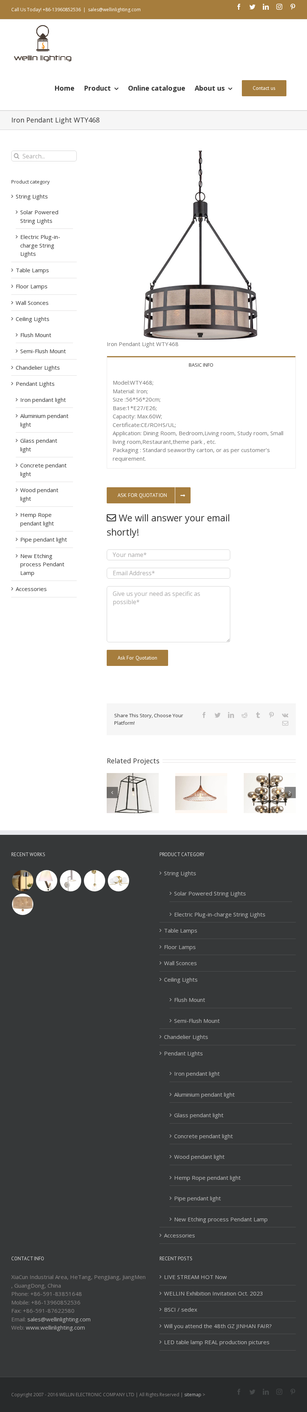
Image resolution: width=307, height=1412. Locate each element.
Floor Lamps (32, 286)
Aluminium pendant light (204, 1094)
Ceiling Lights (32, 318)
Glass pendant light (199, 1115)
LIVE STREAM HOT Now (195, 1277)
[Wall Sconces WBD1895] (46, 881)
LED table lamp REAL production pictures (217, 1342)
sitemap (192, 1394)
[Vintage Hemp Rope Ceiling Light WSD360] (22, 904)
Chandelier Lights (38, 367)
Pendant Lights (35, 383)
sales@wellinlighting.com (114, 9)
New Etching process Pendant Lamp (42, 564)
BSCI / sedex (180, 1309)
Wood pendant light (199, 1156)
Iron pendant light (43, 399)
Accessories (31, 589)
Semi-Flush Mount (43, 351)
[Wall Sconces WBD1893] (94, 881)
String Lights (32, 196)
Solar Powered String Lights (210, 893)
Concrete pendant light (203, 1136)
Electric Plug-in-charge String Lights (40, 245)
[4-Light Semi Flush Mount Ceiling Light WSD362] (118, 881)
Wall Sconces (32, 302)
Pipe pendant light (43, 539)
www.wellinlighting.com (55, 1327)
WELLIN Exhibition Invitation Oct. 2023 (213, 1293)
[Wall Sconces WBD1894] (70, 881)
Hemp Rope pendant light (207, 1177)
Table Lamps (32, 270)
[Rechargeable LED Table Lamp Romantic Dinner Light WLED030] (22, 881)
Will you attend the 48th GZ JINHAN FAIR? (218, 1326)
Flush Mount (35, 335)
